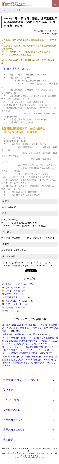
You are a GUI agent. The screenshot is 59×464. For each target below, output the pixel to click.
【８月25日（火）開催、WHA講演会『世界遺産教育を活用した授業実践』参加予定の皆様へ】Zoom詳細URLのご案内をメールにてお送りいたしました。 (30, 340)
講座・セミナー (12, 287)
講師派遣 (8, 439)
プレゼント (10, 310)
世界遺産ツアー (12, 307)
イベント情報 (14, 10)
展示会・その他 (12, 290)
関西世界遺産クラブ (14, 297)
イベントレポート (13, 304)
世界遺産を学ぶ (12, 419)
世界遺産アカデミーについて (21, 379)
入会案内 (8, 389)
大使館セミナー (12, 293)
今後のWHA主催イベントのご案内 (20, 334)
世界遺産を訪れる (14, 429)
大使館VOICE (11, 409)
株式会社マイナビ (45, 453)
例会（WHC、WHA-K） (16, 300)
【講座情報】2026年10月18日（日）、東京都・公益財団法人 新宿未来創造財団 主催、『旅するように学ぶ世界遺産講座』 (30, 327)
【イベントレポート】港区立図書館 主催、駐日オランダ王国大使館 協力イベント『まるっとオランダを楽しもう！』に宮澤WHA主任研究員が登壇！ (30, 350)
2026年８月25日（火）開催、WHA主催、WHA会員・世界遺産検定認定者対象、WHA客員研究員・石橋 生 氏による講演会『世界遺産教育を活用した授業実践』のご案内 (29, 359)
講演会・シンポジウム (15, 284)
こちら (17, 101)
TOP (3, 10)
